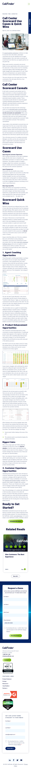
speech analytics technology (11, 53)
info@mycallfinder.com (8, 656)
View (22, 569)
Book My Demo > (15, 635)
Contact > (7, 660)
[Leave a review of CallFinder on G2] (10, 695)
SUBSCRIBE (29, 22)
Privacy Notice (17, 744)
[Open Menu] (28, 3)
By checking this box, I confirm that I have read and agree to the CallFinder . (16, 629)
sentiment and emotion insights (12, 480)
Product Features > (7, 679)
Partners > (5, 688)
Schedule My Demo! (15, 521)
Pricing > (5, 681)
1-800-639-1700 (6, 654)
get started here (18, 516)
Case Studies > (6, 686)
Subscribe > (10, 748)
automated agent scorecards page (18, 109)
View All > (15, 576)
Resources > (6, 683)
